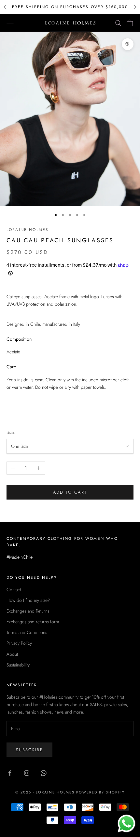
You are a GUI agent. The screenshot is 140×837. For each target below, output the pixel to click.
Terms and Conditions (27, 632)
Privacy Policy (19, 643)
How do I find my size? (28, 600)
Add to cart (70, 492)
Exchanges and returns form (33, 621)
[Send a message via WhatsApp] (126, 823)
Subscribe (29, 750)
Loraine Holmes (28, 230)
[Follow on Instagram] (26, 773)
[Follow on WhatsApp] (43, 773)
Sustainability (18, 665)
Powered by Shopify (100, 792)
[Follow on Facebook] (10, 773)
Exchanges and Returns (28, 611)
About (12, 654)
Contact (14, 589)
